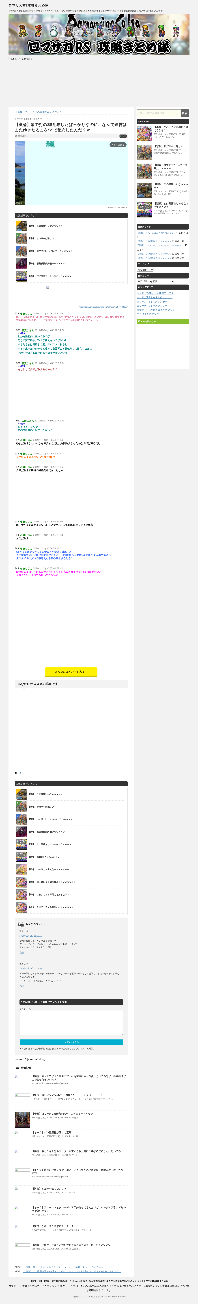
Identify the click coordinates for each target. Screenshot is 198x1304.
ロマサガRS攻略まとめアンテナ (154, 297)
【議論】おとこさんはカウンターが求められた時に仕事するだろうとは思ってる (76, 1151)
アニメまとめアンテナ (149, 314)
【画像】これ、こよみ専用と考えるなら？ (157, 233)
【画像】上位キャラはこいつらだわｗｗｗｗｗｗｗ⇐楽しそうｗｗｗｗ (71, 1245)
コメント (25, 1009)
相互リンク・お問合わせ (21, 59)
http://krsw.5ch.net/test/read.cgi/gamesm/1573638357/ (103, 307)
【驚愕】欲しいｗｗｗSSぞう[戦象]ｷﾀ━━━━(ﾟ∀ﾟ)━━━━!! (67, 1095)
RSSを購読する (148, 321)
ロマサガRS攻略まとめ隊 (28, 5)
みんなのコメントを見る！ (71, 671)
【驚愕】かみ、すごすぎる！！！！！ (53, 1226)
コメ (123, 136)
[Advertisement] (71, 645)
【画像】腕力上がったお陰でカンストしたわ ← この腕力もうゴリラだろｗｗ (63, 1267)
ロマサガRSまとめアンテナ (152, 301)
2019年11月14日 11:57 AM (30, 968)
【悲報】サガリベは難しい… (170, 146)
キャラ (23, 773)
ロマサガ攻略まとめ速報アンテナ (155, 293)
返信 (22, 952)
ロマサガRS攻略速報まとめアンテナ (157, 310)
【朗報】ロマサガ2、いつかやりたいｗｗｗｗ (159, 245)
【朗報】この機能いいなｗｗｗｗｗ (154, 241)
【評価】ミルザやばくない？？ (49, 1188)
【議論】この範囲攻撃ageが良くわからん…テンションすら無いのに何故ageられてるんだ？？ (72, 1271)
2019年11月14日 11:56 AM (30, 936)
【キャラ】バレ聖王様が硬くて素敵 (51, 1132)
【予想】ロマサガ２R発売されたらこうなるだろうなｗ (62, 1113)
